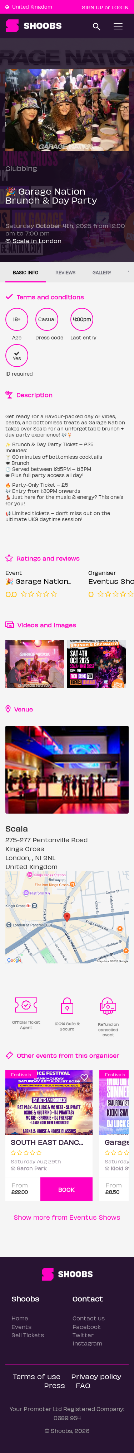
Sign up (92, 7)
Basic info (25, 272)
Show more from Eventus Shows (67, 1217)
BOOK (66, 1189)
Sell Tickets (27, 1334)
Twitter (83, 1334)
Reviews (65, 272)
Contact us (89, 1318)
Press (54, 1385)
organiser (104, 1055)
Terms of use (36, 1376)
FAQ (83, 1385)
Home (19, 1318)
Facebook (87, 1326)
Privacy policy (96, 1376)
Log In (120, 7)
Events (21, 1326)
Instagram (87, 1343)
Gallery (102, 272)
